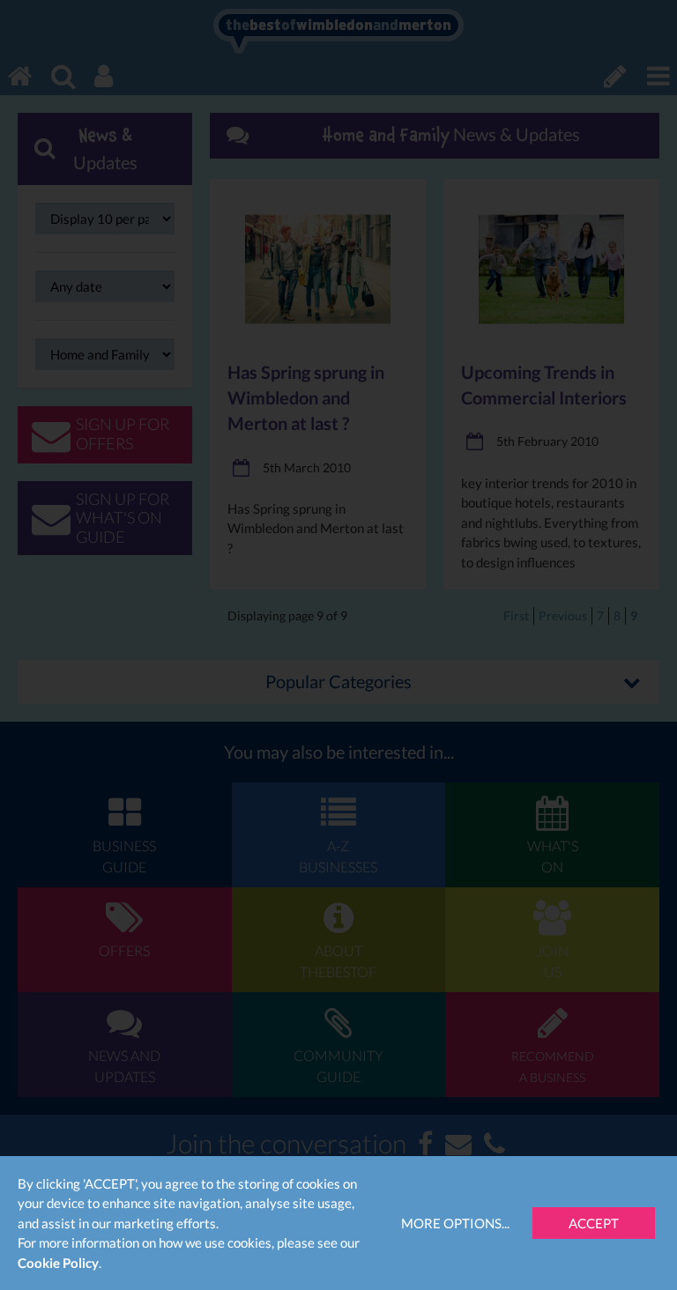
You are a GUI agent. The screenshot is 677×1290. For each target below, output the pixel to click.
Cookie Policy (58, 1263)
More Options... (455, 1223)
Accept (594, 1223)
